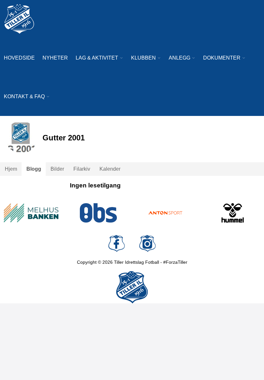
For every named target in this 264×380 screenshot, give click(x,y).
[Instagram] (147, 243)
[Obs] (98, 212)
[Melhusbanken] (31, 212)
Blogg (33, 169)
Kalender (109, 169)
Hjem (11, 169)
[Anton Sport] (165, 212)
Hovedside (19, 58)
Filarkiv (81, 169)
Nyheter (55, 58)
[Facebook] (116, 243)
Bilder (57, 169)
